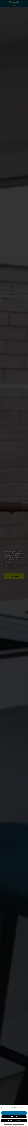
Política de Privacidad (18, 1124)
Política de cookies (8, 1124)
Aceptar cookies (14, 1113)
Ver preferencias (14, 1120)
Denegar (14, 1117)
